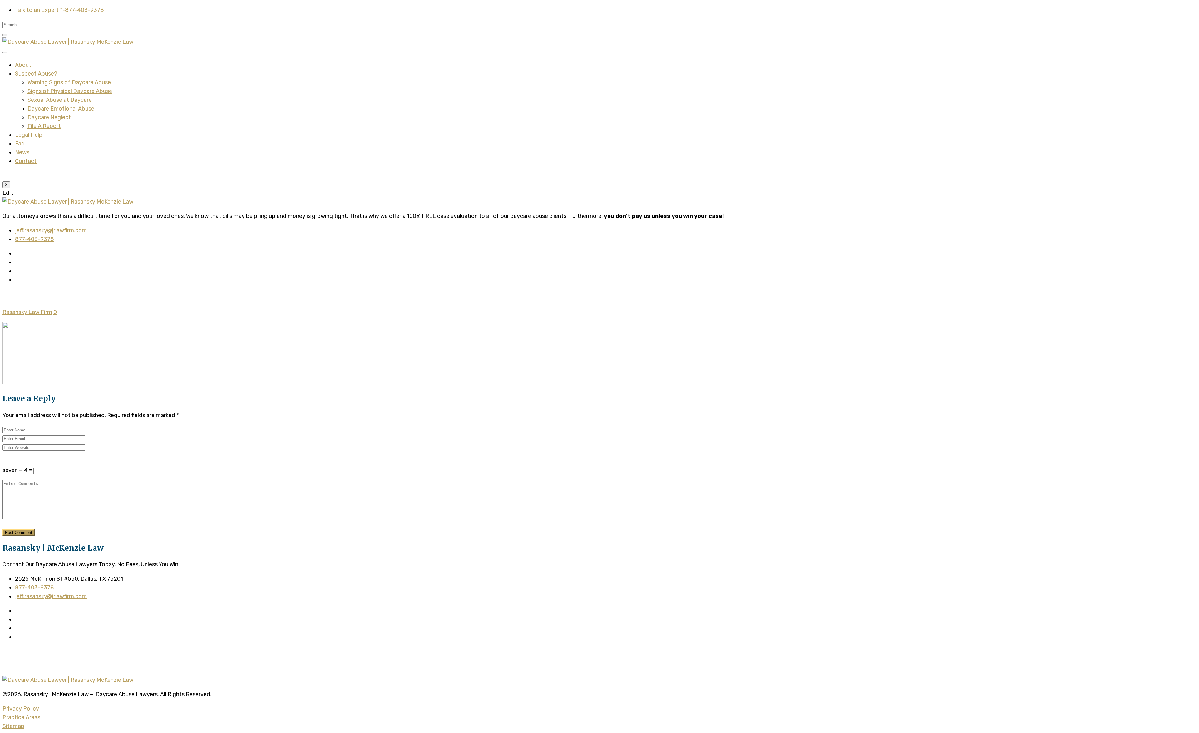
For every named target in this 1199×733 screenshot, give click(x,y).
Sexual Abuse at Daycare (59, 99)
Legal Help (28, 134)
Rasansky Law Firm (27, 312)
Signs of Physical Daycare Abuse (69, 91)
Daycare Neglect (49, 117)
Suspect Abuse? (36, 73)
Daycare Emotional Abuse (60, 108)
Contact (26, 161)
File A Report (44, 126)
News (22, 152)
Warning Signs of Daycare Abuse (69, 82)
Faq (20, 143)
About (23, 64)
